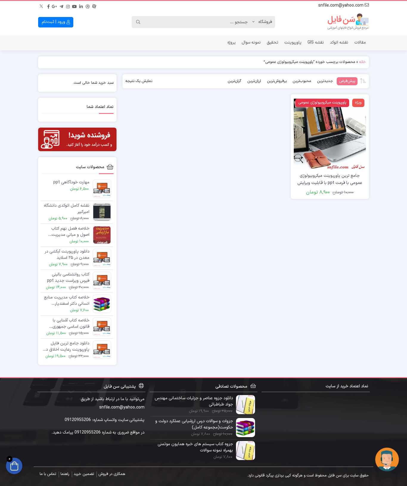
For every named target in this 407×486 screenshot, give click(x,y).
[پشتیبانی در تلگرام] (387, 459)
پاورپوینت (293, 42)
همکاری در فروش (111, 474)
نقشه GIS (315, 42)
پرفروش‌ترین (277, 81)
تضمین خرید (84, 474)
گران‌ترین (234, 81)
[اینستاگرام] (68, 5)
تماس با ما (48, 474)
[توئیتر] (41, 5)
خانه (362, 62)
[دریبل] (87, 5)
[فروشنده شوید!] (77, 139)
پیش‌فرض (347, 81)
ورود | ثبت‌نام (54, 22)
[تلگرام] (61, 5)
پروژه (231, 42)
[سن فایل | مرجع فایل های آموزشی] (348, 22)
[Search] (138, 22)
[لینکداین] (81, 5)
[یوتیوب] (74, 5)
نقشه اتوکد (339, 42)
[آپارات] (94, 5)
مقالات (360, 42)
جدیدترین (325, 81)
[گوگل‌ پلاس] (54, 5)
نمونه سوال (251, 42)
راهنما (64, 474)
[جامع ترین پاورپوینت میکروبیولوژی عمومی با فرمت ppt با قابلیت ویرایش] (330, 133)
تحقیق (272, 42)
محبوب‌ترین (302, 81)
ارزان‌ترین (254, 81)
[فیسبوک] (48, 5)
